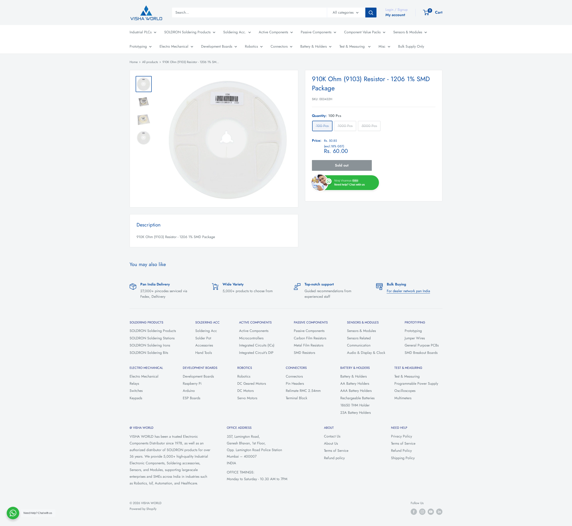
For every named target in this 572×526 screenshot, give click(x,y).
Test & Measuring (352, 46)
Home (134, 62)
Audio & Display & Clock (366, 352)
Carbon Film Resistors (310, 338)
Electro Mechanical (174, 46)
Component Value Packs (362, 32)
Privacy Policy (401, 436)
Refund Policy (401, 450)
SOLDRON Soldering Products (187, 32)
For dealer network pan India (408, 291)
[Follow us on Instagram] (422, 511)
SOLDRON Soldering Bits (149, 352)
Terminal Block (296, 398)
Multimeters (402, 398)
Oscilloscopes (404, 390)
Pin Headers (295, 383)
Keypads (136, 398)
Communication (358, 345)
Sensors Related (359, 338)
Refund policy (334, 458)
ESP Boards (191, 398)
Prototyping (138, 46)
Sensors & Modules (407, 32)
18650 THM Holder (355, 405)
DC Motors (245, 390)
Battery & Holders (313, 46)
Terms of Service (336, 450)
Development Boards (216, 46)
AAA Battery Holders (356, 390)
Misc (382, 46)
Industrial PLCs (140, 32)
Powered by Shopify (143, 509)
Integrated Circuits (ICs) (256, 345)
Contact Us (332, 436)
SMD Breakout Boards (421, 352)
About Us (331, 443)
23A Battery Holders (355, 412)
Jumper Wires (415, 338)
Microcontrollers (251, 338)
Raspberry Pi (192, 383)
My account (395, 14)
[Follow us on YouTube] (431, 511)
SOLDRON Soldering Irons (150, 345)
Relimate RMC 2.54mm (303, 390)
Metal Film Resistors (308, 345)
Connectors (279, 46)
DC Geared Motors (251, 383)
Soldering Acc (206, 330)
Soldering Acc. (234, 32)
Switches (136, 390)
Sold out (342, 165)
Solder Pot (203, 338)
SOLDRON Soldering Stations (152, 338)
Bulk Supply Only (411, 46)
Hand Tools (203, 352)
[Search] (370, 12)
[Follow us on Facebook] (414, 511)
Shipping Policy (403, 458)
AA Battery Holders (354, 383)
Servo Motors (247, 398)
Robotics (251, 46)
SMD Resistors (304, 352)
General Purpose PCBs (422, 345)
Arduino (189, 390)
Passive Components (316, 32)
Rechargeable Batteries (357, 398)
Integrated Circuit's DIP (256, 352)
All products (150, 62)
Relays (134, 383)
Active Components (273, 32)
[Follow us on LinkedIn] (439, 511)
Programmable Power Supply (416, 383)
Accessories (204, 345)
